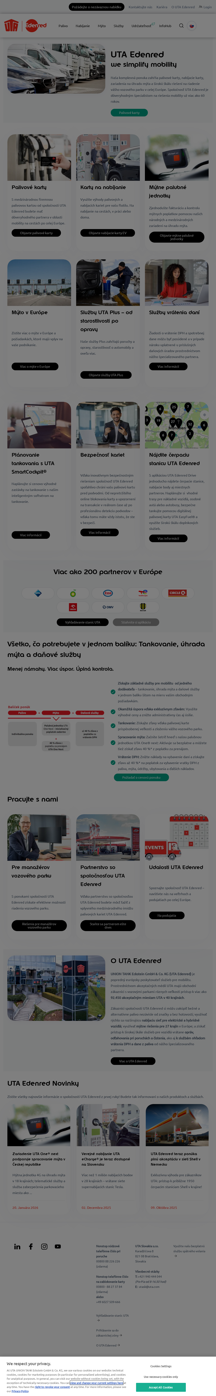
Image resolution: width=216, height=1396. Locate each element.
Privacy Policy (20, 1391)
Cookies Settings (160, 1366)
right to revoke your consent (52, 1387)
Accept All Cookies (161, 1387)
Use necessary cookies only (161, 1376)
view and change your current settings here (96, 1383)
